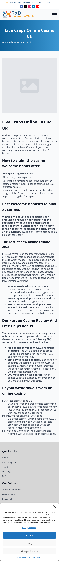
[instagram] (29, 6)
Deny (29, 543)
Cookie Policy (22, 557)
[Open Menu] (54, 13)
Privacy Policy (34, 557)
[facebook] (21, 6)
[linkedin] (33, 6)
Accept (29, 535)
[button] (54, 506)
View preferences (29, 551)
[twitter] (25, 6)
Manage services (29, 527)
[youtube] (37, 6)
